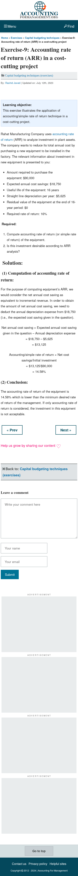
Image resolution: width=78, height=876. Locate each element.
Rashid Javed (12, 83)
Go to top (39, 851)
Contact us (19, 864)
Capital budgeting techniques (42, 37)
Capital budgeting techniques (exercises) (29, 75)
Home (4, 37)
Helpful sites (58, 864)
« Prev (12, 430)
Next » (65, 430)
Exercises (16, 37)
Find (71, 26)
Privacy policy (38, 864)
